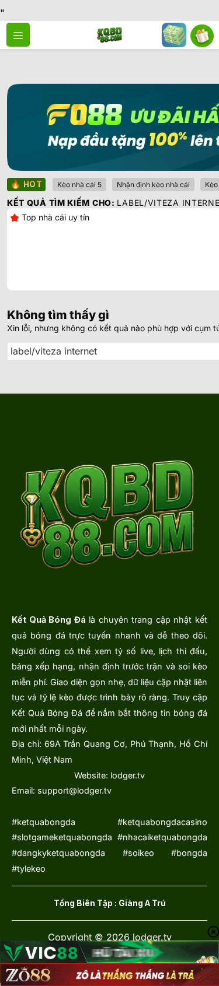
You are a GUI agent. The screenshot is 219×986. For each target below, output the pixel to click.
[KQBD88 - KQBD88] (109, 35)
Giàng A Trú (142, 903)
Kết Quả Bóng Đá (49, 619)
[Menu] (18, 34)
